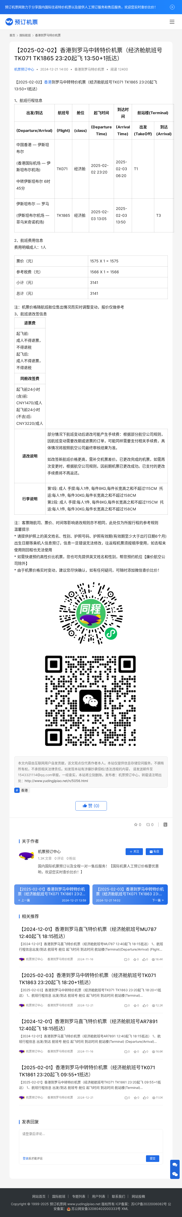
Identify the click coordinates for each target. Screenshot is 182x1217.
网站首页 (39, 1196)
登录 (25, 1158)
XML (125, 1209)
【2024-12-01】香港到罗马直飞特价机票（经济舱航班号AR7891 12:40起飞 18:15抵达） (88, 1025)
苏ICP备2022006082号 (149, 1204)
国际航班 (58, 1196)
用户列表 (98, 1196)
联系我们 (118, 1196)
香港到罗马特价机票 (89, 69)
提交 (152, 1158)
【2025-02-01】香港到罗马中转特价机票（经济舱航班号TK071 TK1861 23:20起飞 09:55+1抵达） (87, 1071)
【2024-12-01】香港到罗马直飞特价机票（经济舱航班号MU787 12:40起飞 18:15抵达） (88, 932)
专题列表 (78, 1196)
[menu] (172, 21)
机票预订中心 (24, 69)
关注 (136, 851)
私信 (156, 851)
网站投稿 (138, 1196)
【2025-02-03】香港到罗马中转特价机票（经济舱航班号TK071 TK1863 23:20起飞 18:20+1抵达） (87, 979)
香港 (48, 82)
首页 (12, 35)
